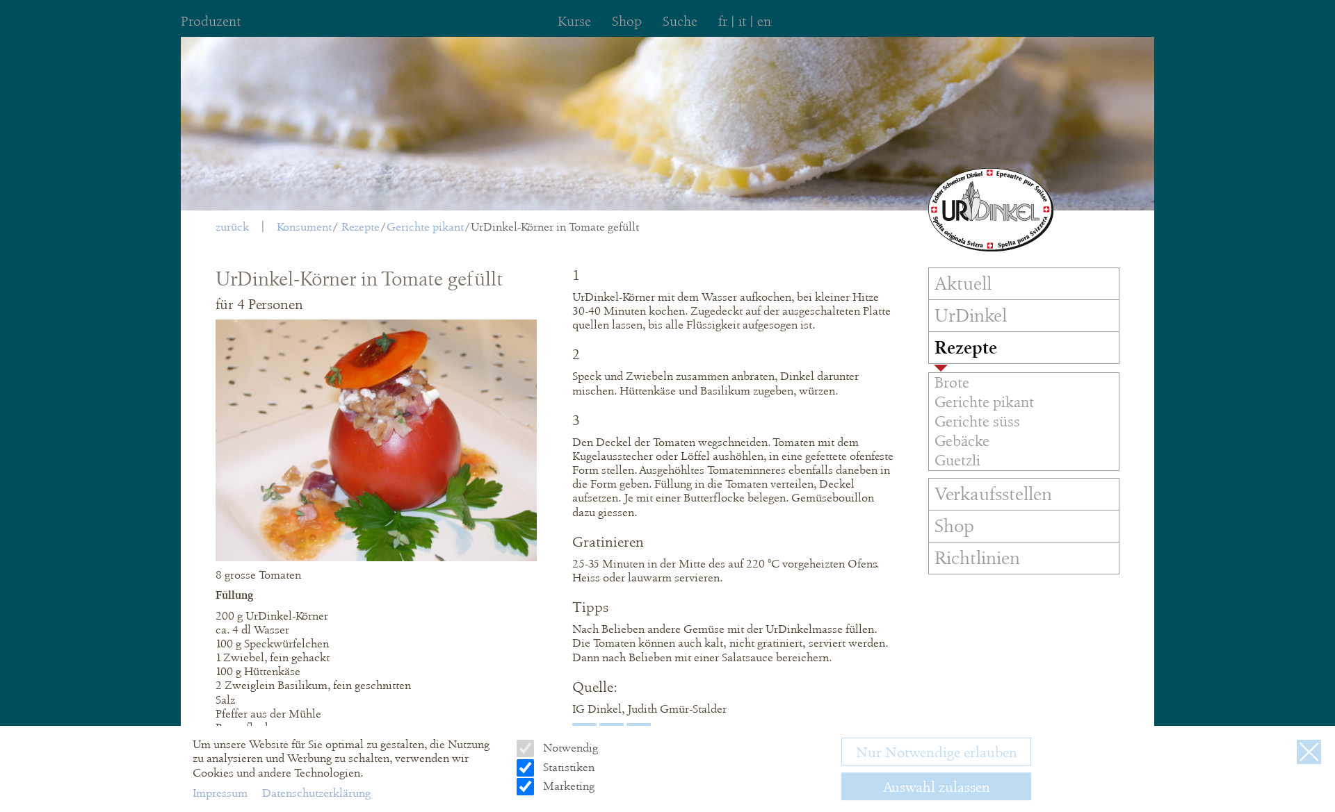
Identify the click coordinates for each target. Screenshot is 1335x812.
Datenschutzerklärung (316, 792)
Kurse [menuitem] (574, 21)
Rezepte (360, 226)
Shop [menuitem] (627, 21)
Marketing (567, 786)
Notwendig (568, 747)
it (742, 21)
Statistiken (567, 767)
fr (722, 21)
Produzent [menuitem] (211, 21)
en (764, 21)
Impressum (221, 792)
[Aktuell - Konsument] (990, 209)
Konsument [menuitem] (304, 226)
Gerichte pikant (425, 226)
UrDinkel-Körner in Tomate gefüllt (555, 226)
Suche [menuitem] (680, 21)
